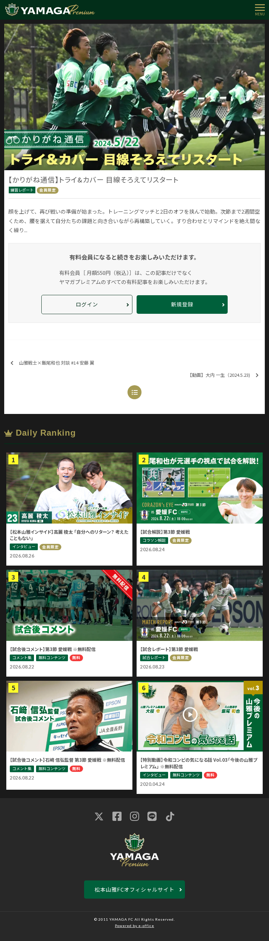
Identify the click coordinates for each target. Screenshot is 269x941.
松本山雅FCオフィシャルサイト (134, 889)
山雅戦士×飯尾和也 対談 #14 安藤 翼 (56, 362)
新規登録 (182, 304)
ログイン (87, 304)
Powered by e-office (134, 925)
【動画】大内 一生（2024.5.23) (218, 375)
